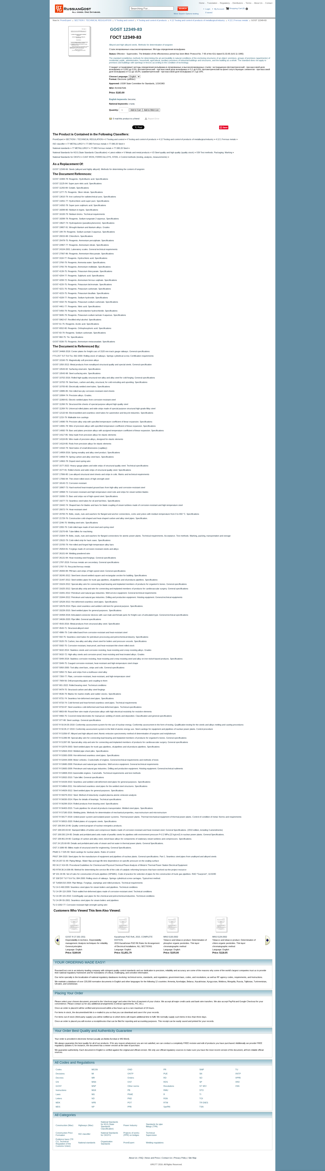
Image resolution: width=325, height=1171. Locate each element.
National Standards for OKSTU (67, 157)
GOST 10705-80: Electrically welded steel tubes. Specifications (81, 386)
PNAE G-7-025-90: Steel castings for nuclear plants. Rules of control (84, 852)
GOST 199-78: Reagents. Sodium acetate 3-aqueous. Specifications (84, 232)
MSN (94, 1082)
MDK (58, 1102)
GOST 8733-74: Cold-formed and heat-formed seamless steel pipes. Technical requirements (95, 703)
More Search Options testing (186, 14)
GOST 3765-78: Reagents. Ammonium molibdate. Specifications (82, 267)
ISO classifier (59, 144)
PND (130, 1098)
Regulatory (225, 3)
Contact (268, 3)
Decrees (60, 1078)
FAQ (141, 1158)
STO (201, 1090)
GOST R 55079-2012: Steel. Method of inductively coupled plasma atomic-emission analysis (95, 795)
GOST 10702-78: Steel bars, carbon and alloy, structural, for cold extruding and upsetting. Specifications (100, 382)
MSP (94, 1086)
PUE (165, 1073)
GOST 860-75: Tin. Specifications (68, 337)
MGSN (95, 1069)
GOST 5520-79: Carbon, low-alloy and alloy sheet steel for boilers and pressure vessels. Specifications (100, 641)
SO (200, 1078)
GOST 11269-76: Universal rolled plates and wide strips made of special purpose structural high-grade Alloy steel (104, 408)
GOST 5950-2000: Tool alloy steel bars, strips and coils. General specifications (89, 667)
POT (130, 1102)
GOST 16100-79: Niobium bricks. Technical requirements (79, 214)
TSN (201, 1107)
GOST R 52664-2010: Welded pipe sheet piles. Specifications (81, 751)
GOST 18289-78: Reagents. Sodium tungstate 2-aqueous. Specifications (86, 219)
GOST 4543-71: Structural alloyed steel (71, 628)
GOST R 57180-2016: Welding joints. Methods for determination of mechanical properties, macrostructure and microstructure (110, 812)
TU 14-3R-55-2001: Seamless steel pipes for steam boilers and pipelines (86, 900)
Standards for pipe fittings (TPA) (154, 1125)
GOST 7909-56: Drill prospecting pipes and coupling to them (80, 681)
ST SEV (203, 1086)
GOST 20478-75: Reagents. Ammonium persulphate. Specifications (83, 240)
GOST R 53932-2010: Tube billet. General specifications (78, 777)
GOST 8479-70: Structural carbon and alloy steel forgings (79, 689)
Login (207, 9)
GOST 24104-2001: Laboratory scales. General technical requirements (85, 249)
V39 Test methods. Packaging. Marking (214, 152)
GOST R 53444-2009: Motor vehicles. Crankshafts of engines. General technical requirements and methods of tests (106, 760)
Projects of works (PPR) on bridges (131, 1134)
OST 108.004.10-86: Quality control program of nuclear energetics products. (87, 826)
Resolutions (168, 1086)
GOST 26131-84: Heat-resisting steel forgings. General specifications (84, 558)
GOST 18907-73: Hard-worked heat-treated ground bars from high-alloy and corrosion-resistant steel (99, 487)
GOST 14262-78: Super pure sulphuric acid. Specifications (79, 205)
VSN (237, 1086)
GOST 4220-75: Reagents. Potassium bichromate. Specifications (82, 284)
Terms (248, 3)
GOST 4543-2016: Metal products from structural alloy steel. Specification (86, 624)
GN (57, 1082)
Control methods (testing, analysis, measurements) (144, 157)
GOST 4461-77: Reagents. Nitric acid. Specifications (77, 306)
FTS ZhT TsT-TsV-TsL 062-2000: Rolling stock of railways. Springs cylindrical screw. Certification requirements (103, 356)
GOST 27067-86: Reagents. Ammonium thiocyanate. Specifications (83, 253)
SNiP (201, 1069)
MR (93, 1078)
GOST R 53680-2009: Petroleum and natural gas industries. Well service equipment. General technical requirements (106, 764)
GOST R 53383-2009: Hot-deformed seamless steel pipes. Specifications (86, 755)
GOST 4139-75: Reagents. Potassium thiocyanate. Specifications (82, 271)
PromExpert (65, 20)
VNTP (238, 1073)
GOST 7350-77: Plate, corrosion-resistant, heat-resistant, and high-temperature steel (91, 676)
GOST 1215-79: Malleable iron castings (71, 417)
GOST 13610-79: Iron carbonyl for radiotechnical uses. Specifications (84, 197)
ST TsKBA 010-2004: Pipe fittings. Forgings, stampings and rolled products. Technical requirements (98, 883)
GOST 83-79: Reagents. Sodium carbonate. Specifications (79, 333)
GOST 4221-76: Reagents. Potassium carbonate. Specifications (82, 289)
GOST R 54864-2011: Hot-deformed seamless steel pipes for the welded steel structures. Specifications (100, 786)
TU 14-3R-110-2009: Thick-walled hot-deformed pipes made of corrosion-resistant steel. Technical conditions (102, 891)
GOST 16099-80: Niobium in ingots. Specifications (75, 210)
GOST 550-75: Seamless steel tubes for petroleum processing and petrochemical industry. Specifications (100, 637)
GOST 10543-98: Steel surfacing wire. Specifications (77, 373)
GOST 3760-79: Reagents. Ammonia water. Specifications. (79, 262)
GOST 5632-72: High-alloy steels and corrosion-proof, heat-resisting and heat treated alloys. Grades (98, 654)
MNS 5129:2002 (219, 937)
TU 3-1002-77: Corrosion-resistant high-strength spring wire (80, 905)
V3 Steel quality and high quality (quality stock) (173, 152)
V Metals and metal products (137, 152)
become (131, 99)
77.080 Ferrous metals (96, 144)
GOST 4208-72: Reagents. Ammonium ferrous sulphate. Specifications (85, 280)
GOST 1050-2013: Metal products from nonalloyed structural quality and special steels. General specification (102, 364)
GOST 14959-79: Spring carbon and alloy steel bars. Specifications (83, 457)
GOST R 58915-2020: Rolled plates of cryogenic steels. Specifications (85, 821)
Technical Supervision (151, 1134)
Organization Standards (106, 1142)
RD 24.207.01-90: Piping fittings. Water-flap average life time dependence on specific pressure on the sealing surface (106, 861)
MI (93, 1073)
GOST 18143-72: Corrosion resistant (70, 483)
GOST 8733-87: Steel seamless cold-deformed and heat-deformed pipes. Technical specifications (97, 707)
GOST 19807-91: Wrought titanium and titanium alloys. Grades (81, 227)
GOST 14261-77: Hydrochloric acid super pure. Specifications (81, 201)
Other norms (133, 1086)
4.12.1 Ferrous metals (238, 20)
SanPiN (166, 1107)
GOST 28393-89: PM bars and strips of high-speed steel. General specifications (89, 571)
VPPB (238, 1078)
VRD (237, 1082)
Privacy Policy (180, 1158)
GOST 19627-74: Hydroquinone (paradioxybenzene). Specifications (84, 223)
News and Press (152, 1158)
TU (236, 1069)
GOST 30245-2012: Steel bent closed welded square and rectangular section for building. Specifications (100, 575)
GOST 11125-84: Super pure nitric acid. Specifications (77, 183)
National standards (61, 148)
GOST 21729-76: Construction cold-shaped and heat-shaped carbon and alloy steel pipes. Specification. (100, 518)
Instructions (61, 1090)
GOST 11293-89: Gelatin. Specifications (71, 188)
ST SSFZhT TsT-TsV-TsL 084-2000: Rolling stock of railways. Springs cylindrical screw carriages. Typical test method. (107, 878)
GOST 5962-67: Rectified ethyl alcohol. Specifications (77, 319)
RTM (165, 1102)
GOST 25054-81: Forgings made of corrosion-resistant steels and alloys (86, 549)
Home (201, 3)
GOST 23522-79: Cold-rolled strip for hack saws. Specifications (82, 540)
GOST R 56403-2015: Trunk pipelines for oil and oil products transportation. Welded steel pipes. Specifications (103, 808)
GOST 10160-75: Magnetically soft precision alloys (76, 360)
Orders (131, 1078)
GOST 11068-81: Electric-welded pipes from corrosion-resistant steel (84, 400)
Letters (59, 1098)
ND (93, 1098)
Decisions (60, 1073)
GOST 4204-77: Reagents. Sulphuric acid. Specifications (78, 275)
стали (131, 104)
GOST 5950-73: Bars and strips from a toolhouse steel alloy (80, 672)
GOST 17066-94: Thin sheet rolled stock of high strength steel (81, 479)
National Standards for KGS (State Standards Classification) (80, 152)
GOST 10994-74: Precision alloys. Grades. (72, 395)
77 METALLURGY (75, 144)
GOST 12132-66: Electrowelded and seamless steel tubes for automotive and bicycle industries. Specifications (103, 413)
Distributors (237, 3)
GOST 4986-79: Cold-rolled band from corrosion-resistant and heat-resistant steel (90, 632)
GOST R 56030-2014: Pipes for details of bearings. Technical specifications (87, 799)
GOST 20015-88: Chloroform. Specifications (73, 236)
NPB (94, 1102)
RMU (165, 1090)
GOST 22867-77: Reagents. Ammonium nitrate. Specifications (81, 245)
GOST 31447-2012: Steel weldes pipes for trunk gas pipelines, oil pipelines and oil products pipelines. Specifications (105, 580)
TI (200, 1094)
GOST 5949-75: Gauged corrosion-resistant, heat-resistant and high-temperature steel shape (95, 663)
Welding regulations (155, 1142)
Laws (58, 1094)
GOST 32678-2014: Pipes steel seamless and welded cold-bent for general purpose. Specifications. (98, 606)
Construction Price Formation (64, 1134)
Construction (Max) (64, 1125)
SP (200, 1082)
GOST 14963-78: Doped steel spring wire (71, 461)
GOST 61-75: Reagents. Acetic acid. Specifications (76, 324)
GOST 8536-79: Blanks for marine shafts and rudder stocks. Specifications (87, 694)
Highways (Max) (85, 1125)
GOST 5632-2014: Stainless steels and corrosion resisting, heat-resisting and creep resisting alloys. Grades (102, 650)
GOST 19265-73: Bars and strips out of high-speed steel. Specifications (85, 496)
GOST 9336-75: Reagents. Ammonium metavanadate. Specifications (84, 341)
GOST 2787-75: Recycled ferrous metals (71, 566)
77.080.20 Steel (116, 144)
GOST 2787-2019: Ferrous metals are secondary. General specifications (86, 562)
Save (225, 127)
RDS (165, 1082)
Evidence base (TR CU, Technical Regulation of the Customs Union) (64, 1142)
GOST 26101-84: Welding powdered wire (71, 553)
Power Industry (130, 1125)
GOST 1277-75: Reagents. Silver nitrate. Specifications (78, 192)
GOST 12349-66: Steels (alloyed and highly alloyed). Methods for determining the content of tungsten (98, 169)
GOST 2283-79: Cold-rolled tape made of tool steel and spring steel (83, 527)
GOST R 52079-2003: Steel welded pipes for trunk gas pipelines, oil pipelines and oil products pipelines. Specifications (106, 747)
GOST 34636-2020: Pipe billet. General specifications (77, 619)
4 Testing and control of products (152, 20)
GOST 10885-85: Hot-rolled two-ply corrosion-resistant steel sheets (84, 391)
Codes (59, 1069)
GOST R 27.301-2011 (75, 937)
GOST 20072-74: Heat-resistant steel (70, 509)
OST (130, 1082)
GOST (59, 1086)
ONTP (130, 1073)
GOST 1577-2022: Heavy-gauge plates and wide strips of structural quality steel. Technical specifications (100, 466)
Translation (212, 3)
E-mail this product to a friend (126, 118)
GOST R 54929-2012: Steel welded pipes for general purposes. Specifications (88, 790)
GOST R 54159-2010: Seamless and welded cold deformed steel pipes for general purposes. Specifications (101, 782)
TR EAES (203, 1102)
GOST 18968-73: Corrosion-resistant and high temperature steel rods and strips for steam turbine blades (100, 492)
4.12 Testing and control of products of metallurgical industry (197, 20)
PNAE (130, 1094)
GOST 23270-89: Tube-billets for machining (72, 531)
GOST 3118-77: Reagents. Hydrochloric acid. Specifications (80, 258)
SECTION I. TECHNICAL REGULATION (92, 20)
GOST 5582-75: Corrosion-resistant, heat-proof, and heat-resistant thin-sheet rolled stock (93, 645)
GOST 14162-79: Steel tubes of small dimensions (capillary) (80, 448)
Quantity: (113, 110)
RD (164, 1078)
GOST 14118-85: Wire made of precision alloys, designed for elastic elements (88, 439)
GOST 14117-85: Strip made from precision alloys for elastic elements (84, 435)
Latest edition (115, 152)
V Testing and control (124, 20)
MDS (58, 1107)
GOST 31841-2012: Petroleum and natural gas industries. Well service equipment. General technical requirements (104, 593)
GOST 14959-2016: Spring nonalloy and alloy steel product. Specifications (86, 452)
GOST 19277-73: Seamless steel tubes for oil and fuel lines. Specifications (86, 501)
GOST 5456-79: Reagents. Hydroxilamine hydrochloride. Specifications (85, 311)
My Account (219, 9)
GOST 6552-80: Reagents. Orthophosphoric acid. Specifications (82, 328)
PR (164, 1069)
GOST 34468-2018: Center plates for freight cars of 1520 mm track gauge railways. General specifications (101, 351)
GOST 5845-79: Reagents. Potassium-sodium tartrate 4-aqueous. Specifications (89, 315)
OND (130, 1069)
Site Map (192, 1158)
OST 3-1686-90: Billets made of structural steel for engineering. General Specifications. (92, 848)
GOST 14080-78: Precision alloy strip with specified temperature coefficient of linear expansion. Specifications (102, 422)
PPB (129, 1107)
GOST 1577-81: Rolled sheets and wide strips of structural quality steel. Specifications (92, 470)
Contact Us (167, 1158)
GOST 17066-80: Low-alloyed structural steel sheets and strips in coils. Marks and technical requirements (101, 474)
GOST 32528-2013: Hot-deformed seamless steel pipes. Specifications (85, 602)
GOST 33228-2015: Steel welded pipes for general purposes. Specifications (87, 610)
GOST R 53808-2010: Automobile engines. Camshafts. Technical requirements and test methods (97, 773)
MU (93, 1094)
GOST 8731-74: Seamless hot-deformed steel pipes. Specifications (83, 698)
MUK (94, 1090)
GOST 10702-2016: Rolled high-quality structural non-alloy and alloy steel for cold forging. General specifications (104, 378)
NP (93, 1107)
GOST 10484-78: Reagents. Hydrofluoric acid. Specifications (80, 179)
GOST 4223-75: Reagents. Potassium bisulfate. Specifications (81, 293)
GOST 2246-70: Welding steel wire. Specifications (75, 522)
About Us (258, 3)
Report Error (153, 118)
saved (208, 12)
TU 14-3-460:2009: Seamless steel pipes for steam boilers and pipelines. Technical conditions (95, 887)
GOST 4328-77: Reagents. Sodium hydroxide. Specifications (80, 297)
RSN (165, 1098)
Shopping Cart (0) (237, 8)
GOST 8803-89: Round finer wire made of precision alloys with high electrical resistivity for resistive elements (102, 711)
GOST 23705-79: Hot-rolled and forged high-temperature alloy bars (83, 544)
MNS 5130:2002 (170, 937)
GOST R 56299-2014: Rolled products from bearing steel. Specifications (85, 804)
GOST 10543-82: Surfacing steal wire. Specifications (77, 369)
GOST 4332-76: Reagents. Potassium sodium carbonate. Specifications (85, 302)
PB (129, 1090)
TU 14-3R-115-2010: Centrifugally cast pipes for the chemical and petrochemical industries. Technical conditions (104, 896)
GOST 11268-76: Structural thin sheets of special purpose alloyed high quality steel (90, 404)
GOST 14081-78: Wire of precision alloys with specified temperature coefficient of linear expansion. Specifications (104, 426)
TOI (201, 1098)
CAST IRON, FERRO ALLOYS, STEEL (100, 157)
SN (200, 1073)
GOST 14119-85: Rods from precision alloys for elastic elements (82, 444)
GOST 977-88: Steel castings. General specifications (77, 720)
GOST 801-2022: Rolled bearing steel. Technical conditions (79, 685)
